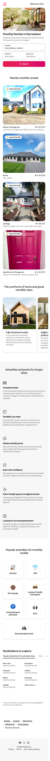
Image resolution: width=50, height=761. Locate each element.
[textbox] (13, 56)
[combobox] (24, 48)
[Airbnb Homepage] (5, 4)
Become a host (37, 4)
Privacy (11, 749)
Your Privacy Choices (32, 749)
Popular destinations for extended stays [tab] (19, 656)
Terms (18, 749)
